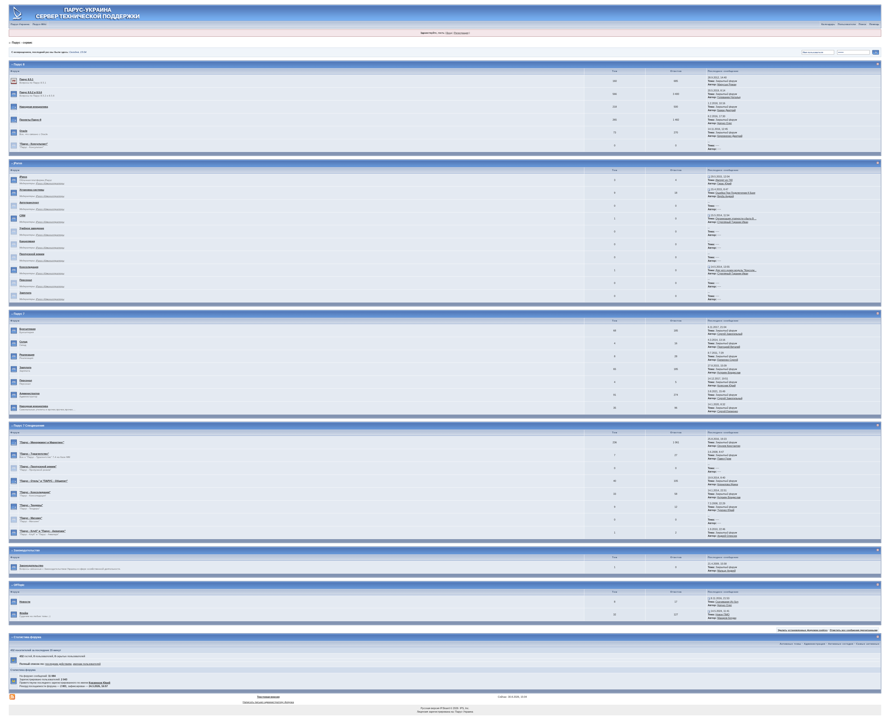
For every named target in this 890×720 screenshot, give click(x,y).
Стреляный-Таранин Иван (732, 222)
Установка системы (31, 189)
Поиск (862, 24)
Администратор (29, 393)
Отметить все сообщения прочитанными (853, 630)
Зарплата (25, 292)
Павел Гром (724, 458)
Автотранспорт (29, 202)
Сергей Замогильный (729, 333)
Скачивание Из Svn (726, 601)
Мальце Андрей (726, 570)
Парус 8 (19, 64)
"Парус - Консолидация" (35, 492)
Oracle (23, 130)
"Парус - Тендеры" (31, 505)
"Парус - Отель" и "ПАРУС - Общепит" (43, 480)
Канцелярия (27, 241)
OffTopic (19, 585)
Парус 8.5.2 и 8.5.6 (30, 92)
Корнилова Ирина (727, 484)
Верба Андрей (725, 196)
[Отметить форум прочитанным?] (14, 93)
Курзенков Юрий (99, 682)
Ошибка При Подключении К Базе (735, 192)
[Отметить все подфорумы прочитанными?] (14, 106)
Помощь (874, 24)
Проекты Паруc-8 (30, 119)
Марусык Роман (726, 84)
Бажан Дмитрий (726, 110)
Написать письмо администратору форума (268, 702)
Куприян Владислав (729, 372)
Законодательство (27, 550)
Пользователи (847, 24)
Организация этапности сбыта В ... (735, 218)
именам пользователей (87, 663)
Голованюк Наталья (729, 97)
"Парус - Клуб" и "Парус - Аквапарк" (42, 531)
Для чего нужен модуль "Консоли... (735, 270)
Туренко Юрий (725, 510)
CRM (22, 215)
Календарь (828, 24)
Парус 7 (19, 313)
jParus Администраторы (50, 183)
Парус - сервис (22, 42)
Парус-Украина (20, 24)
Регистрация (461, 33)
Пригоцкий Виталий (728, 346)
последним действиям (58, 663)
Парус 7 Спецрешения (29, 425)
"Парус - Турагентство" (34, 453)
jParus (18, 163)
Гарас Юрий (724, 183)
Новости (24, 601)
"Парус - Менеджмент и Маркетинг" (41, 442)
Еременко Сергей (727, 359)
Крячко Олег (724, 123)
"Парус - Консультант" (33, 143)
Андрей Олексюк (727, 535)
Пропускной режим (31, 254)
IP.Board (445, 708)
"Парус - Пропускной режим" (38, 466)
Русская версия (430, 708)
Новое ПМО (722, 614)
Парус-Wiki (40, 24)
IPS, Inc (464, 708)
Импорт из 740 (724, 180)
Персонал (25, 280)
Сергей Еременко (727, 411)
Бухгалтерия (27, 329)
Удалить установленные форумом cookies (803, 630)
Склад (23, 341)
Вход (449, 33)
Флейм (23, 613)
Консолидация (28, 267)
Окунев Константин (728, 445)
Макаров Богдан (726, 618)
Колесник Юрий (726, 385)
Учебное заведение (31, 228)
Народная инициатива (33, 106)
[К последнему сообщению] (709, 176)
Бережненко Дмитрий (729, 136)
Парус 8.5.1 (26, 79)
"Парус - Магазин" (30, 518)
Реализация (26, 354)
